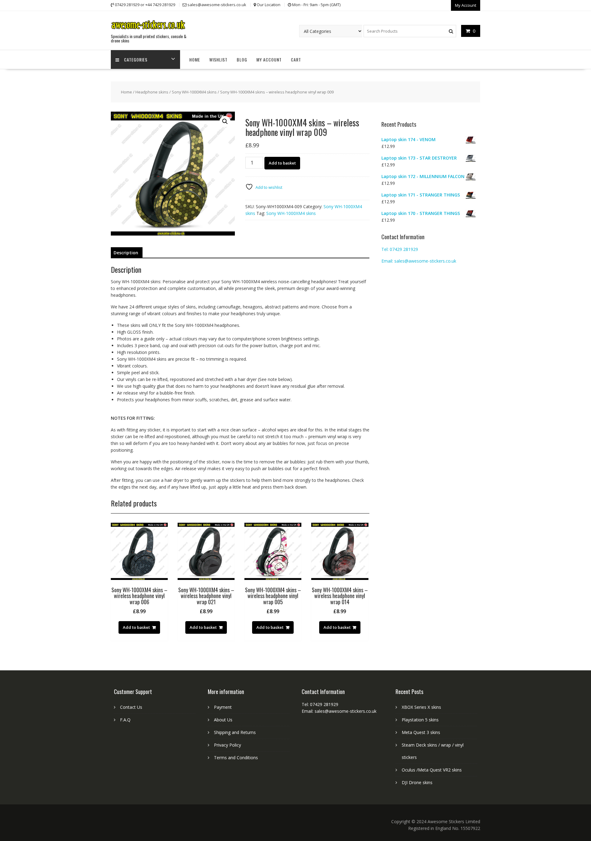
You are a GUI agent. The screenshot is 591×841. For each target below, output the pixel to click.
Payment (223, 707)
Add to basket (282, 163)
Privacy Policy (227, 745)
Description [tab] (126, 253)
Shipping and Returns (235, 732)
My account (269, 59)
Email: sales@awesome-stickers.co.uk (418, 261)
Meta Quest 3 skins (421, 732)
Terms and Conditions (236, 757)
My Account (465, 5)
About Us (223, 720)
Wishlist (218, 59)
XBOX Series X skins (421, 707)
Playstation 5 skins (420, 720)
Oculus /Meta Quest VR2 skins (432, 770)
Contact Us (131, 707)
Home (194, 59)
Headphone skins (151, 92)
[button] (225, 121)
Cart (296, 59)
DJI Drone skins (417, 782)
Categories (135, 59)
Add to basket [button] (136, 627)
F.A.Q (125, 720)
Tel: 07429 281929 (399, 249)
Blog (242, 59)
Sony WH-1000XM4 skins (194, 92)
